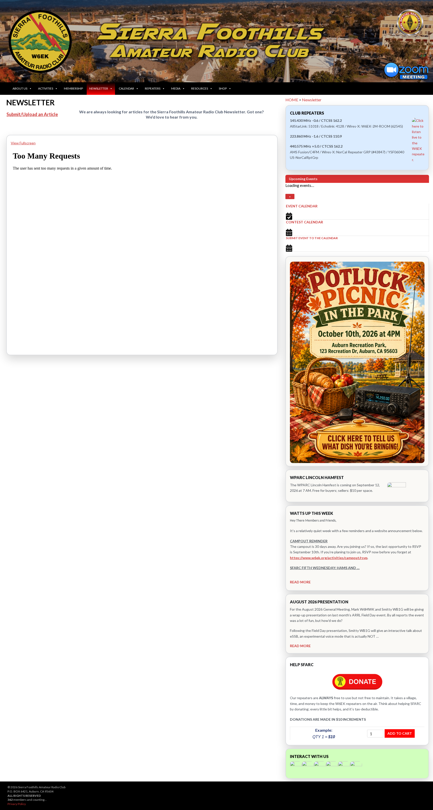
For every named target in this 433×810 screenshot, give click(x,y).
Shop (223, 88)
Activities (45, 88)
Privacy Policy (17, 804)
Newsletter (98, 88)
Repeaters (152, 88)
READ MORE (300, 582)
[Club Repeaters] (357, 138)
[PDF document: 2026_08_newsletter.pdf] (142, 246)
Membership (73, 88)
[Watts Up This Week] (357, 548)
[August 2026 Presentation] (357, 623)
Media (175, 88)
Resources (199, 88)
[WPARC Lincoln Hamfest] (357, 486)
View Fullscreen (23, 143)
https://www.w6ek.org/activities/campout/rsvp (328, 558)
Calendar (126, 88)
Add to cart (399, 733)
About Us (20, 88)
